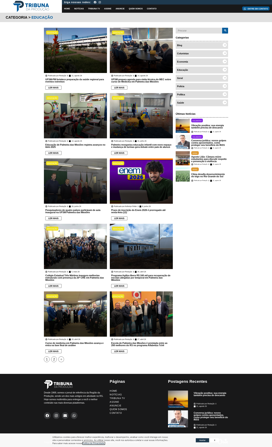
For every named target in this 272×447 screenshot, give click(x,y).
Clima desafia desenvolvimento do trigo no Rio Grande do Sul (208, 175)
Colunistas (197, 121)
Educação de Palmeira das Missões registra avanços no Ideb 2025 (75, 146)
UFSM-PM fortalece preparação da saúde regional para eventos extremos (74, 80)
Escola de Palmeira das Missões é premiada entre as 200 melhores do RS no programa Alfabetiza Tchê (139, 344)
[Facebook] (95, 2)
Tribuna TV (94, 8)
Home (67, 8)
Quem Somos (136, 8)
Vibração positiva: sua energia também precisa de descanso (207, 126)
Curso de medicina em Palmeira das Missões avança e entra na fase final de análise (74, 344)
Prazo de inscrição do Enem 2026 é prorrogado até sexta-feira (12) (138, 211)
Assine (107, 8)
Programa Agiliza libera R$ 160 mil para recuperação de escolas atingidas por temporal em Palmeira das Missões (140, 277)
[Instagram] (99, 2)
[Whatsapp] (74, 415)
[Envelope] (65, 415)
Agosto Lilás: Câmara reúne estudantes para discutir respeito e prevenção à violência (209, 159)
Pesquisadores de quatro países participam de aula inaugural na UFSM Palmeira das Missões (72, 211)
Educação (52, 33)
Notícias (79, 8)
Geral (195, 153)
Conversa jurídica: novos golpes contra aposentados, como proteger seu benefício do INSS (208, 142)
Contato (152, 8)
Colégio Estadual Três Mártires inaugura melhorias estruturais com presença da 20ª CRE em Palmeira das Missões (74, 277)
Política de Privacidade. (94, 443)
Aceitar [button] (202, 440)
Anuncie (120, 8)
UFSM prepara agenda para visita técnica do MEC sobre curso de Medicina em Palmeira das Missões (141, 80)
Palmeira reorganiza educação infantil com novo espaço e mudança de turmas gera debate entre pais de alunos (141, 146)
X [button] (214, 440)
